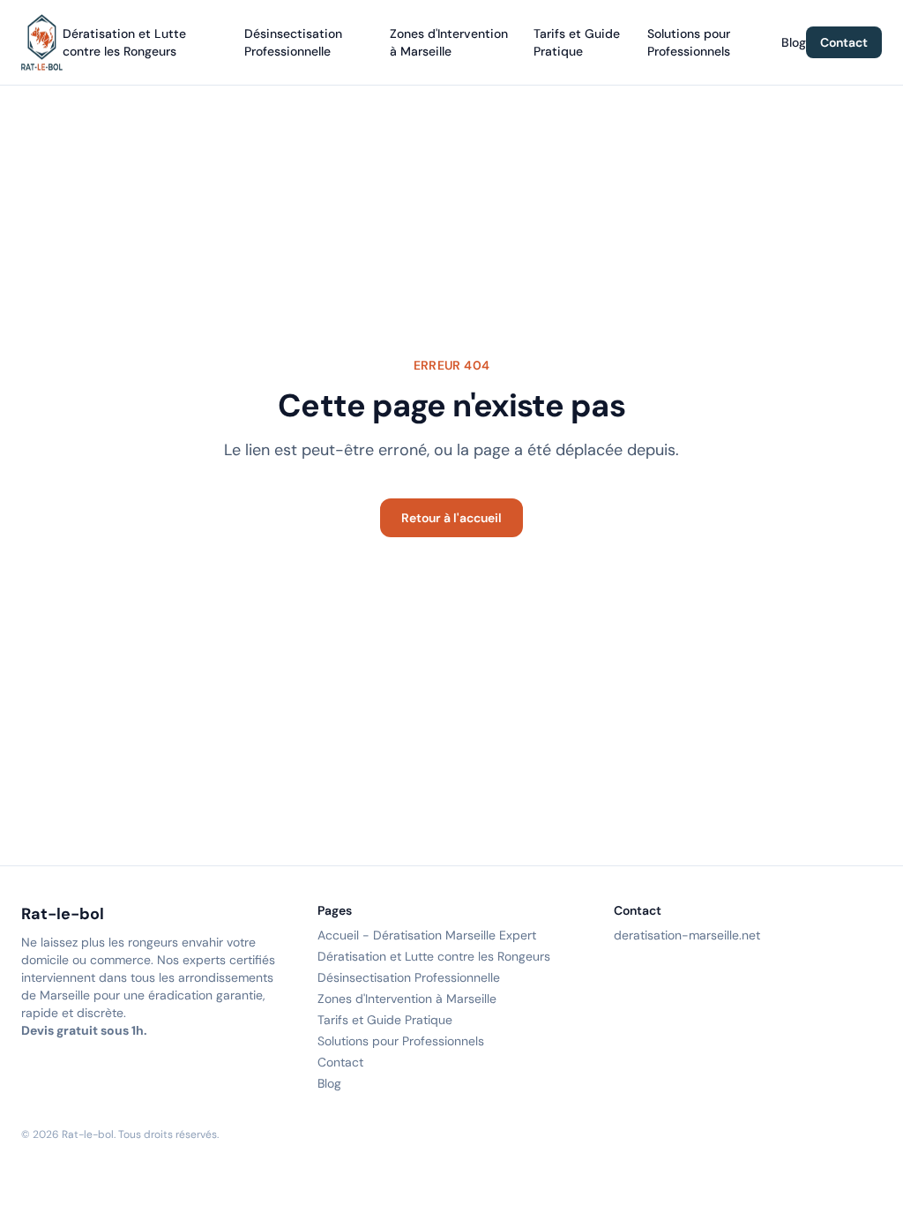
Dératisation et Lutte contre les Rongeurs (433, 956)
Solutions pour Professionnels (400, 1041)
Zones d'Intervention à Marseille (406, 999)
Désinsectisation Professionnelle (408, 977)
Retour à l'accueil (451, 518)
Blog (793, 42)
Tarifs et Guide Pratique (384, 1020)
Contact (844, 42)
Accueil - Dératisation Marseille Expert (426, 935)
